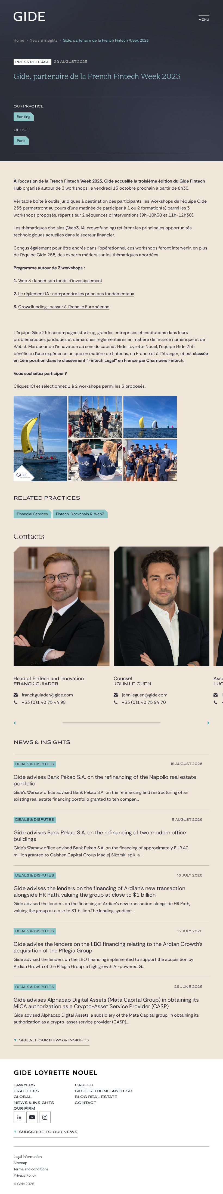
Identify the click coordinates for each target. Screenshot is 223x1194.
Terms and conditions (31, 1169)
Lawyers (24, 1085)
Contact (85, 1103)
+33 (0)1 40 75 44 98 (44, 702)
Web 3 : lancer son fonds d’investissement (60, 280)
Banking (23, 116)
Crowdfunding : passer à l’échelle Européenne (63, 307)
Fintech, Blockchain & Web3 (80, 514)
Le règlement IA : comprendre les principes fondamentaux (76, 294)
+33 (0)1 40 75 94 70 (144, 702)
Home (19, 40)
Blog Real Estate (96, 1097)
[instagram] (45, 1117)
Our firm (24, 1108)
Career (84, 1085)
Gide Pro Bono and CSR (103, 1091)
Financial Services (32, 514)
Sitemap (20, 1163)
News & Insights (43, 40)
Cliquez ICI (24, 386)
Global (23, 1097)
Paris (21, 140)
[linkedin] (19, 1117)
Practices (26, 1091)
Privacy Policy (25, 1175)
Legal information (28, 1156)
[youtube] (32, 1117)
